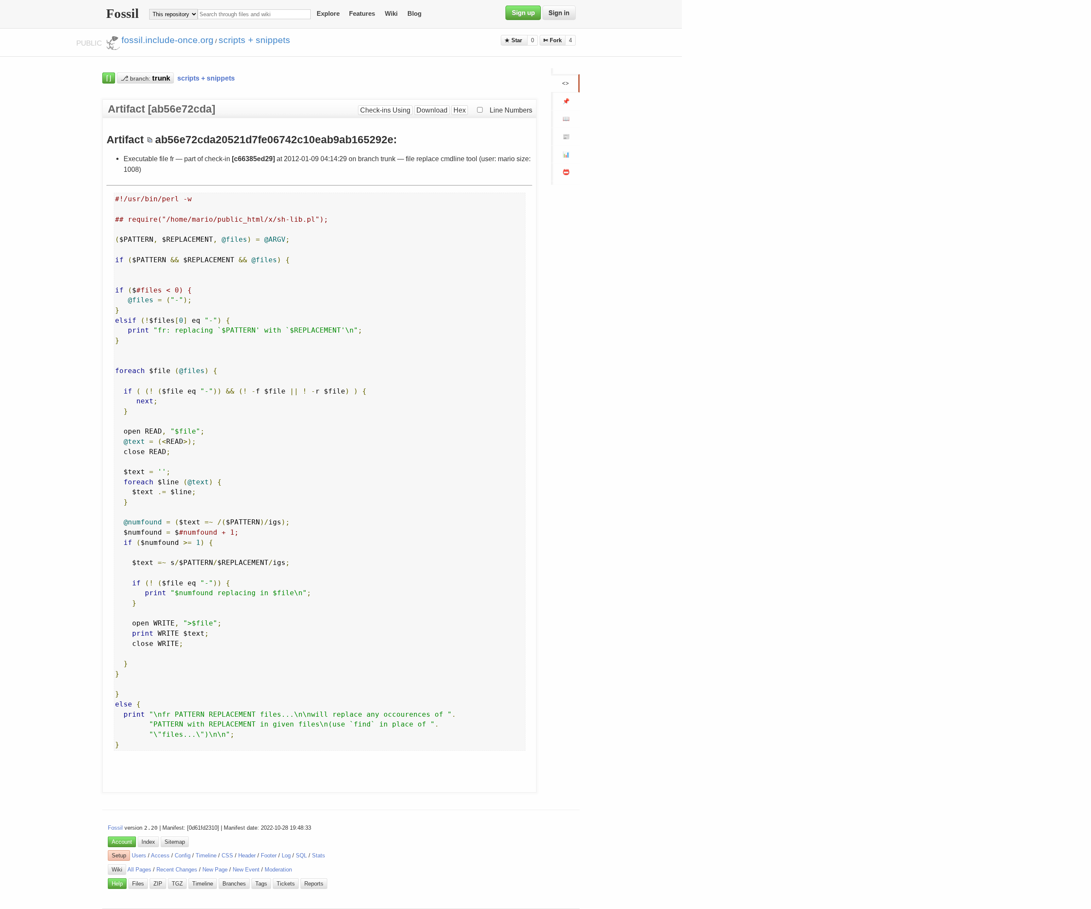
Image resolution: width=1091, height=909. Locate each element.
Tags (261, 883)
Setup (119, 855)
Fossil (115, 828)
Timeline (206, 855)
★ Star (514, 40)
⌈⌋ (108, 78)
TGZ (177, 883)
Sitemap (175, 842)
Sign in (558, 12)
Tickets (286, 883)
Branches (234, 883)
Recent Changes (176, 869)
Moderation (278, 869)
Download (431, 110)
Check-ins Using (385, 110)
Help (117, 883)
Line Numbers (511, 110)
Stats (318, 855)
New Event (246, 869)
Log (286, 855)
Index (148, 842)
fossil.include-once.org (167, 40)
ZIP (157, 883)
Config (182, 855)
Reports (313, 883)
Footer (269, 855)
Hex (459, 110)
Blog (414, 14)
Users (139, 855)
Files (138, 883)
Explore (328, 14)
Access (160, 855)
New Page (215, 869)
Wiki (391, 14)
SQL (301, 855)
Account (122, 842)
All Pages (139, 869)
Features (362, 14)
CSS (227, 855)
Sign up (523, 12)
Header (247, 855)
